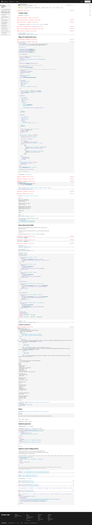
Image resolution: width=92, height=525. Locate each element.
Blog (38, 515)
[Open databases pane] (90, 7)
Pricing (17, 1)
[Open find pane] (90, 13)
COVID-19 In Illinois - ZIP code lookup (5, 14)
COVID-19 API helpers (5, 30)
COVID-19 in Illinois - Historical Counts (5, 28)
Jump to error (72, 10)
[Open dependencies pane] (90, 11)
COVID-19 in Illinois (23, 4)
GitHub (49, 520)
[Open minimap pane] (90, 9)
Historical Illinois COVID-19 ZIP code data (6, 32)
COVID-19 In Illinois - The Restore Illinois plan (5, 20)
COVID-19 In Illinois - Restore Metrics (5, 26)
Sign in (82, 1)
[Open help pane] (90, 15)
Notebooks (6, 1)
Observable (28, 515)
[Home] (6, 517)
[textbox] (46, 34)
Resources (11, 1)
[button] (17, 9)
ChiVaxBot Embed (4, 34)
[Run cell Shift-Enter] (73, 34)
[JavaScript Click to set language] (17, 34)
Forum (39, 520)
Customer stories (40, 519)
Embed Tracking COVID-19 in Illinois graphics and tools (6, 10)
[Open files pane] (90, 5)
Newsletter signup (50, 519)
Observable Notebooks (18, 515)
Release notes (28, 520)
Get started (87, 1)
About (49, 515)
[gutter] (9, 37)
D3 (26, 519)
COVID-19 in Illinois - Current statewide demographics (5, 23)
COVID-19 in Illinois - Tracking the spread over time (6, 17)
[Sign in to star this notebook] (71, 5)
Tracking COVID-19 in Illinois (29, 7)
